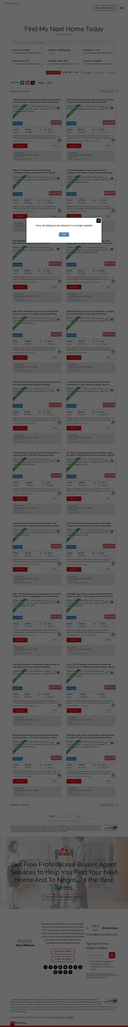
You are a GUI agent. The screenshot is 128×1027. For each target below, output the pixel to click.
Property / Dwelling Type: (59, 50)
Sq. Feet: (92, 61)
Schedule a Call (106, 8)
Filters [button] (109, 73)
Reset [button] (97, 73)
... (72, 816)
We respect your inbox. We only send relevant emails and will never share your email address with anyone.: (101, 975)
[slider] (13, 53)
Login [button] (49, 83)
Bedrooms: (91, 50)
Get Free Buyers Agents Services (64, 897)
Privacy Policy (51, 1017)
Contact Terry (63, 951)
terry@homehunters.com (23, 159)
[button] (105, 8)
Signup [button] (41, 83)
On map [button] (85, 73)
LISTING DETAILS (20, 146)
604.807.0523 (19, 157)
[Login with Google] (28, 84)
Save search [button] (52, 73)
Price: (21, 50)
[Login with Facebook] (22, 84)
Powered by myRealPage (65, 1017)
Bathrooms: (21, 61)
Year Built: (57, 61)
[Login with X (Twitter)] (33, 84)
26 (79, 816)
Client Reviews (63, 959)
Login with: (14, 82)
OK (64, 234)
